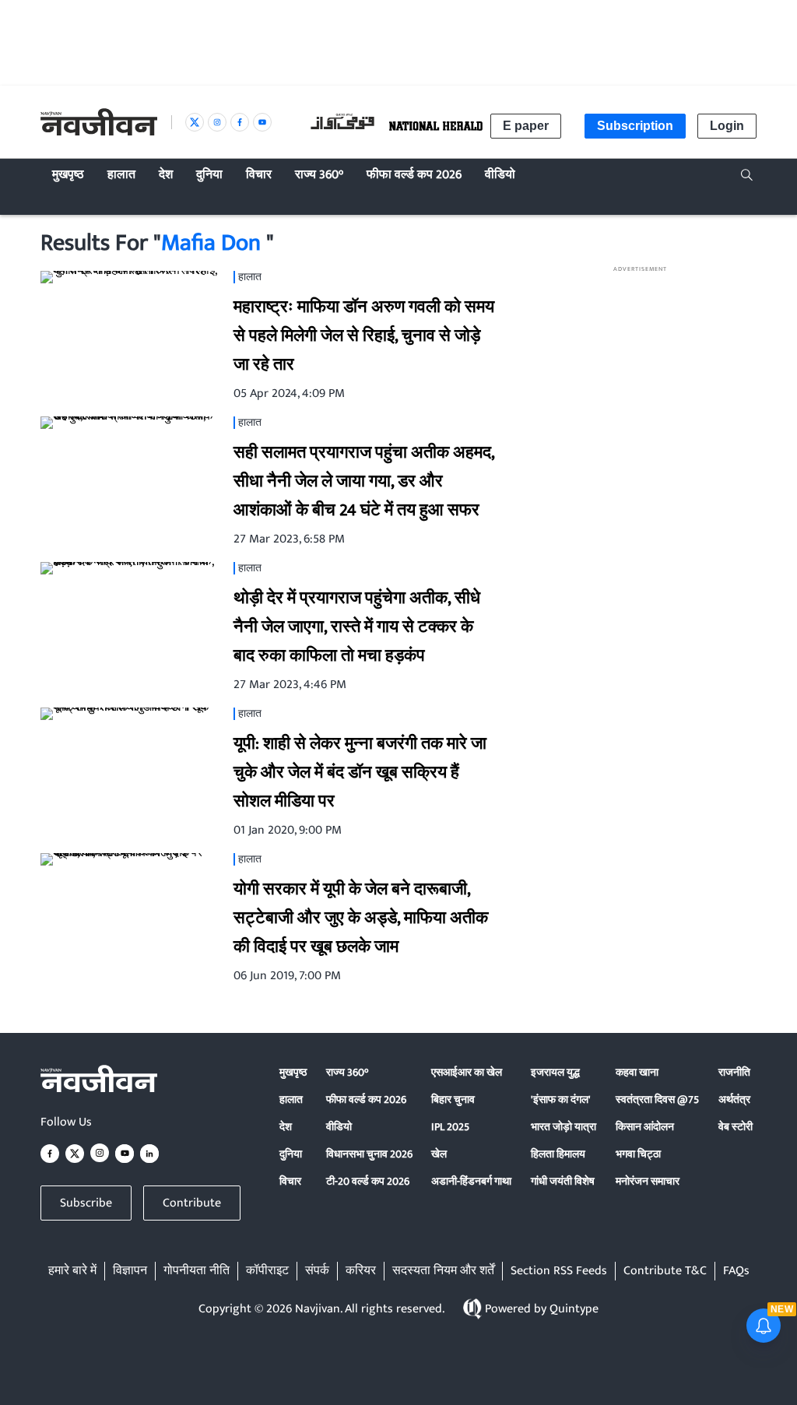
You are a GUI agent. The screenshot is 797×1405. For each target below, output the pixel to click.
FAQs (736, 1271)
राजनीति (734, 1072)
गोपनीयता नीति (196, 1271)
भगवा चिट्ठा (638, 1154)
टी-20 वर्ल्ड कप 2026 (367, 1181)
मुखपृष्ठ (293, 1072)
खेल (439, 1154)
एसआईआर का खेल (466, 1072)
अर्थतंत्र (734, 1099)
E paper (526, 125)
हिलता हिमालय (558, 1154)
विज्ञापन (130, 1271)
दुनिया (290, 1154)
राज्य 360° (347, 1072)
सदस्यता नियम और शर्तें (443, 1271)
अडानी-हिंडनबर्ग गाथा (471, 1181)
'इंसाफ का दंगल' (561, 1099)
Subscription (635, 125)
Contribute (192, 1203)
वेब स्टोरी (735, 1127)
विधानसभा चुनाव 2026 (369, 1154)
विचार (290, 1181)
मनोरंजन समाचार (647, 1181)
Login (727, 125)
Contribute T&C (665, 1271)
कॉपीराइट (267, 1271)
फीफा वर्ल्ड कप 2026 (366, 1099)
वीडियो (339, 1127)
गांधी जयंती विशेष (563, 1181)
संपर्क (317, 1271)
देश (285, 1127)
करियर (361, 1271)
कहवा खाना (637, 1072)
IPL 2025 (450, 1127)
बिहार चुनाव (453, 1099)
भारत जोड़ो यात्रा (563, 1127)
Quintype (574, 1308)
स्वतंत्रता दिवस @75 (657, 1099)
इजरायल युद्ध (555, 1072)
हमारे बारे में (72, 1271)
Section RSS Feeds (559, 1271)
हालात (291, 1099)
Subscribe (86, 1203)
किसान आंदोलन (645, 1127)
